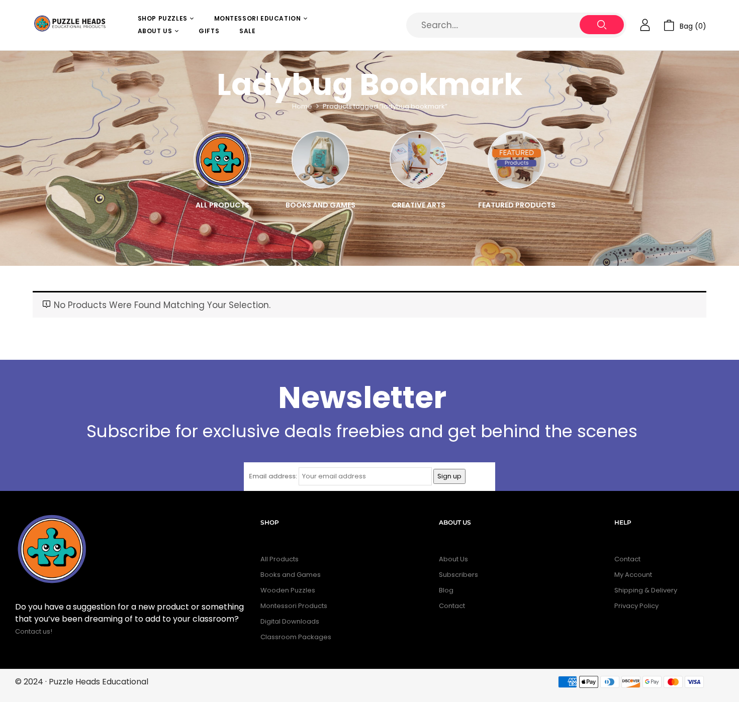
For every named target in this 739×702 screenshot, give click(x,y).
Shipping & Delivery (645, 590)
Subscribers (458, 574)
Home (302, 106)
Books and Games (320, 205)
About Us (453, 559)
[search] (602, 24)
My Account (633, 574)
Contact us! (34, 631)
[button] (685, 25)
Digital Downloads (289, 621)
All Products (222, 205)
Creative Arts (418, 205)
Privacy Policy (636, 606)
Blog (446, 590)
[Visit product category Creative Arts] (418, 159)
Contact (452, 606)
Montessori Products (293, 606)
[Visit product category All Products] (222, 159)
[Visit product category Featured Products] (516, 159)
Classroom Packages (295, 637)
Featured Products (517, 205)
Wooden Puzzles (287, 590)
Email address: (273, 476)
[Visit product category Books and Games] (320, 159)
